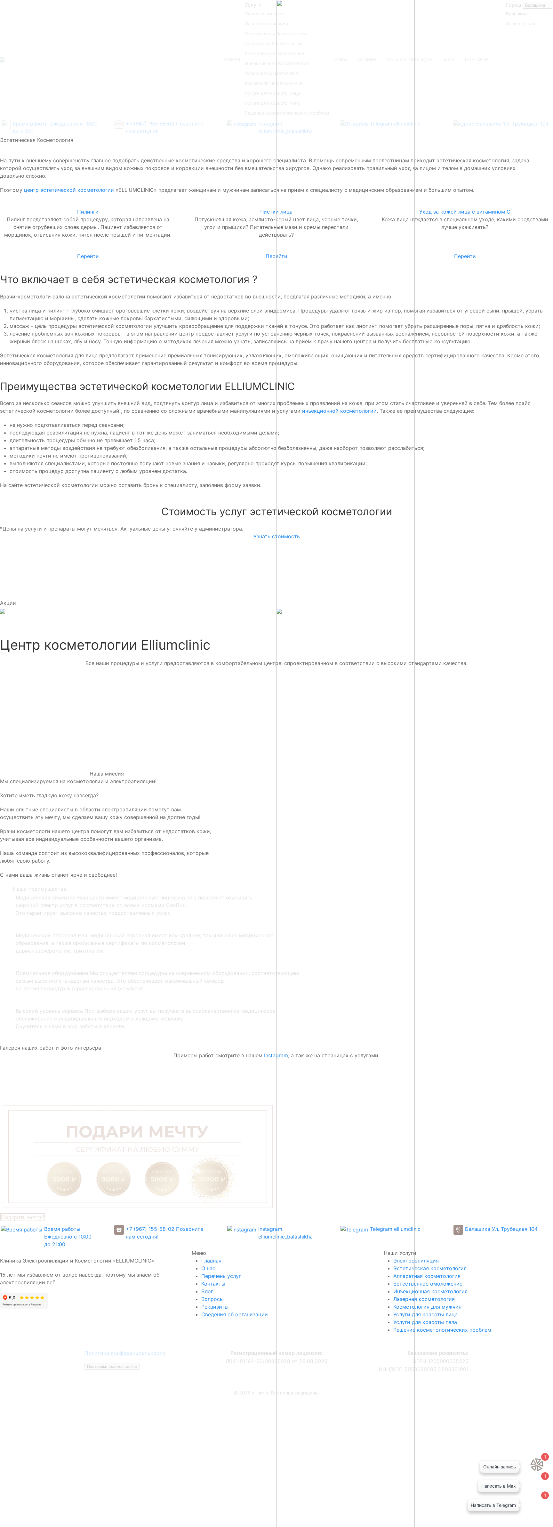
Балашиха (477, 1229)
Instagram (276, 1055)
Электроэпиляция (416, 1260)
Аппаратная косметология (427, 1276)
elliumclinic (407, 1229)
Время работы (62, 1229)
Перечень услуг (221, 1276)
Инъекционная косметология (430, 1291)
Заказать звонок (277, 1454)
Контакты (213, 1283)
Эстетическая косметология (430, 1268)
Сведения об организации (234, 1314)
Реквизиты (214, 1307)
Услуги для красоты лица (425, 1314)
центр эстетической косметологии (69, 190)
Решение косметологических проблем (442, 1330)
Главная (211, 1260)
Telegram (381, 1229)
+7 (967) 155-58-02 (150, 1229)
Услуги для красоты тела (425, 1322)
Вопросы (212, 1299)
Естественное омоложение (427, 1283)
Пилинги (88, 211)
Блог (207, 1291)
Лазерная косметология (424, 1299)
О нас (208, 1268)
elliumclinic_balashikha (285, 1236)
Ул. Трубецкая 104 (515, 1229)
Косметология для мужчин (427, 1307)
